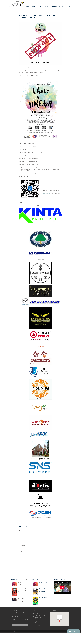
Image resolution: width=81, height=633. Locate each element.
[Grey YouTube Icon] (17, 616)
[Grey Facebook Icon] (12, 616)
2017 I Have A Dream (29, 526)
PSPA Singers (21, 526)
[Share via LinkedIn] (25, 530)
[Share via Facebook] (19, 530)
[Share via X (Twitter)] (22, 530)
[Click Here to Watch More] (70, 579)
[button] (53, 6)
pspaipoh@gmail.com (39, 613)
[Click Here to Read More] (26, 579)
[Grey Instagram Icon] (15, 616)
